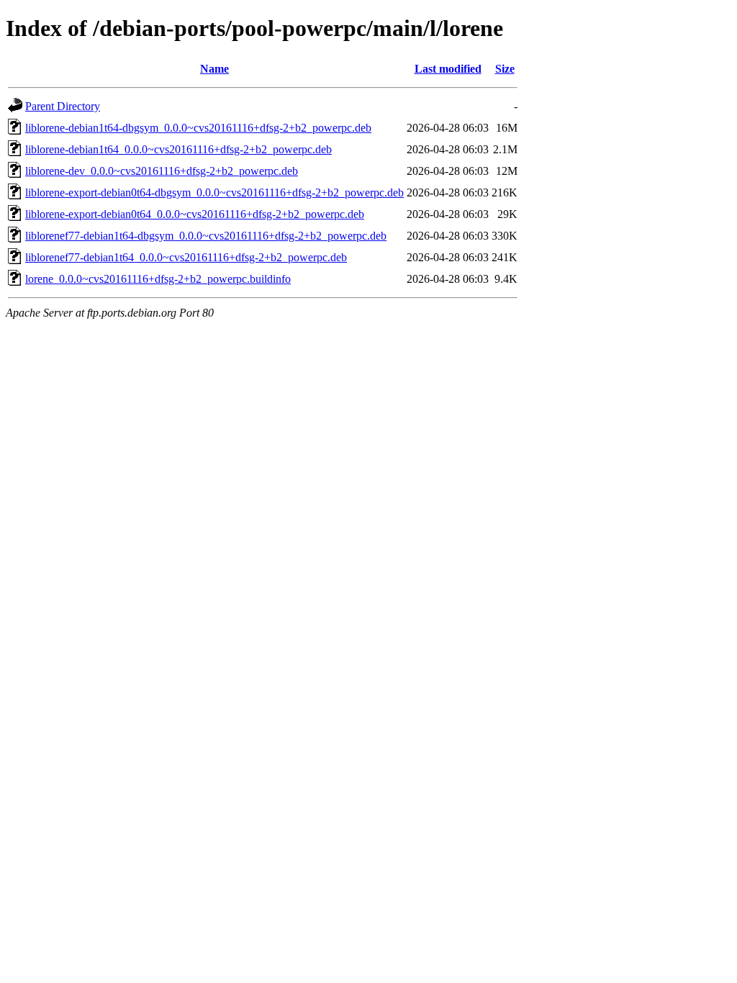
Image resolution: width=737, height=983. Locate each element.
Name (214, 69)
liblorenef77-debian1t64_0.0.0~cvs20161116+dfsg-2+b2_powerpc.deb (186, 257)
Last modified (448, 69)
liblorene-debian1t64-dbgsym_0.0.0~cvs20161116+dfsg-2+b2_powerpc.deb (198, 128)
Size (505, 69)
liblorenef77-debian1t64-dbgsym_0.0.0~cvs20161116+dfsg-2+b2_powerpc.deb (205, 236)
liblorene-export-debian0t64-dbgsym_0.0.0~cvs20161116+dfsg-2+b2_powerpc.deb (214, 192)
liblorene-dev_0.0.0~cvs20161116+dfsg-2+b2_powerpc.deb (161, 171)
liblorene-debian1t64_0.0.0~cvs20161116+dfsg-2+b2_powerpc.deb (178, 149)
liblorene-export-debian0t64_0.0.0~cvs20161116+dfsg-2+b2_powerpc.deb (194, 214)
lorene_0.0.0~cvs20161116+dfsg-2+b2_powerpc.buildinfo (158, 279)
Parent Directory (62, 106)
